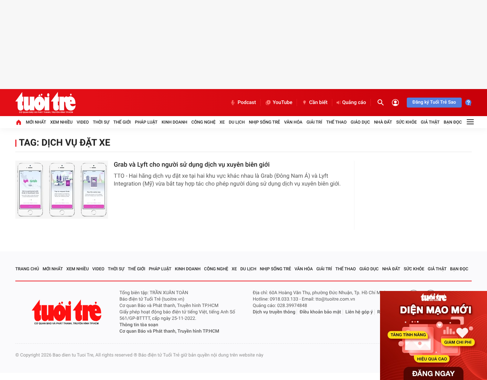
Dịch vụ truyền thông (274, 312)
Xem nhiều (61, 122)
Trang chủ (27, 268)
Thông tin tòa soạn (138, 325)
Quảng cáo (354, 102)
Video (83, 122)
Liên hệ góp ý (359, 312)
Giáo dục (360, 122)
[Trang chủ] (18, 122)
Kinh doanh (174, 122)
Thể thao (336, 122)
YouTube (282, 102)
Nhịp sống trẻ (264, 122)
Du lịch (237, 122)
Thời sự (101, 122)
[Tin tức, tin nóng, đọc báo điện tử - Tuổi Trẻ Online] (45, 102)
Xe (222, 122)
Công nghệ (203, 122)
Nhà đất (383, 122)
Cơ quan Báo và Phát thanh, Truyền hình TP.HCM (169, 331)
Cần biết (318, 102)
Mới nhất (36, 122)
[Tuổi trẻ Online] (67, 312)
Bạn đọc (453, 122)
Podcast (246, 102)
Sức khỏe (406, 122)
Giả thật (430, 122)
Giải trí (314, 122)
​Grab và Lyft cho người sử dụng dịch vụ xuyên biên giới (192, 164)
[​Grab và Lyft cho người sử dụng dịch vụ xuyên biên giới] (61, 190)
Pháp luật (146, 122)
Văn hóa (293, 122)
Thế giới (122, 122)
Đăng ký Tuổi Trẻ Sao (434, 102)
